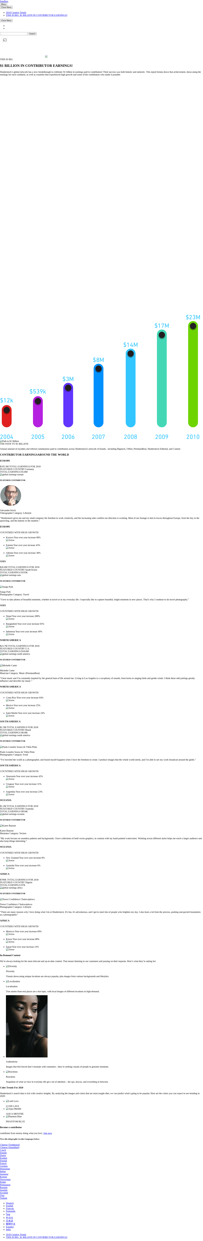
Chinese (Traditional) (10, 1145)
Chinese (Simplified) (9, 1147)
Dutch (3, 1155)
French (3, 1163)
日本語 (9, 1221)
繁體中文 (10, 1224)
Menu (3, 4)
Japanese (4, 1174)
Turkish (3, 1198)
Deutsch (10, 1203)
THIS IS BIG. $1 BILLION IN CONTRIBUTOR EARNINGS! (36, 15)
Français (10, 1208)
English (3, 1158)
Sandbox (4, 1)
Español (10, 1227)
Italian (3, 1171)
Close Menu (6, 7)
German (4, 1166)
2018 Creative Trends (16, 12)
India (8, 1229)
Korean (3, 1177)
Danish (3, 1153)
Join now (47, 1133)
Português (10, 1211)
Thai (2, 1195)
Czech (3, 1150)
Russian (3, 1187)
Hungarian (5, 1169)
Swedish (4, 1193)
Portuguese (5, 1185)
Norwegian (5, 1179)
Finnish (3, 1161)
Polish (3, 1182)
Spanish (3, 1190)
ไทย (8, 1214)
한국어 (9, 1217)
